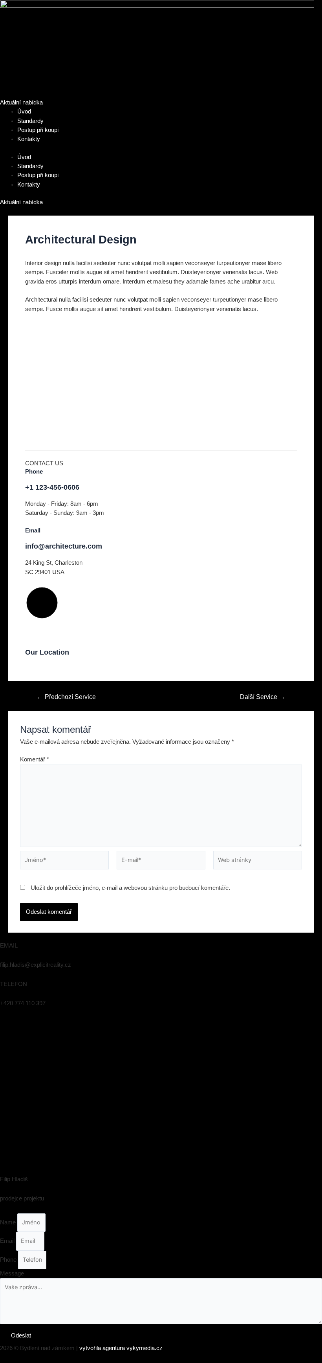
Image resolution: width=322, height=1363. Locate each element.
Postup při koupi (38, 130)
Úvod (24, 111)
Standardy (30, 121)
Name (8, 1222)
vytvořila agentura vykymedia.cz (121, 1348)
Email (8, 1241)
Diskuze (35, 254)
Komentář (34, 759)
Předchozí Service (66, 697)
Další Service (262, 697)
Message (12, 1273)
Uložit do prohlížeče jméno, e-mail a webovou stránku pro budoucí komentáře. (130, 888)
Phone (9, 1260)
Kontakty (28, 139)
